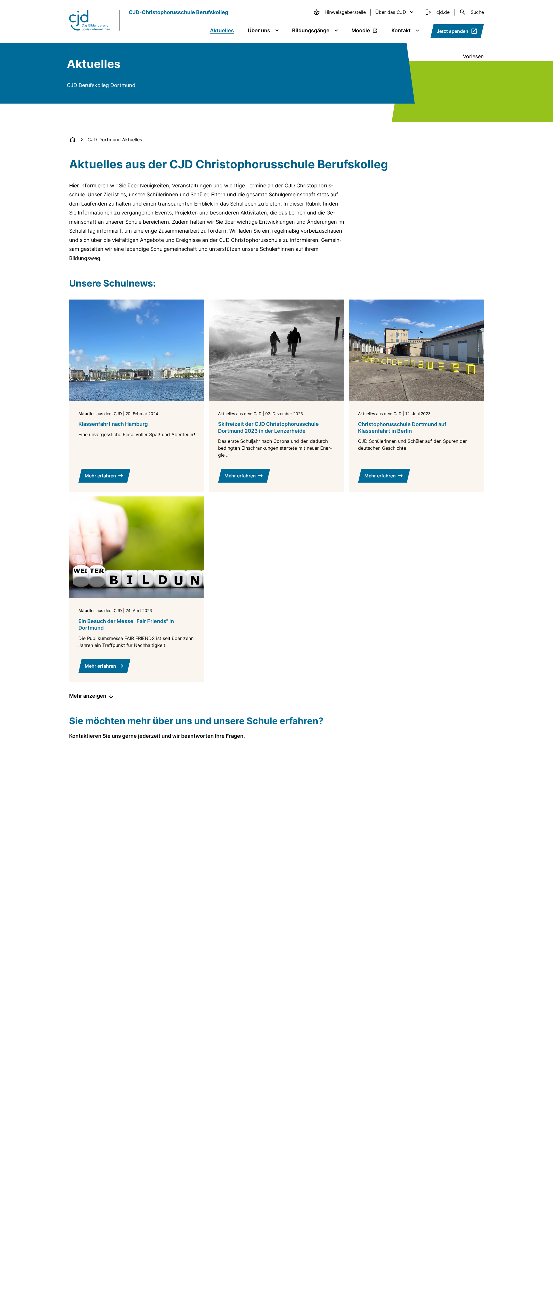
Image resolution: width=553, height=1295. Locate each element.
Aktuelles (222, 30)
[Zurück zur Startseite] (72, 139)
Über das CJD (390, 12)
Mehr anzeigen (87, 696)
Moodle (360, 30)
